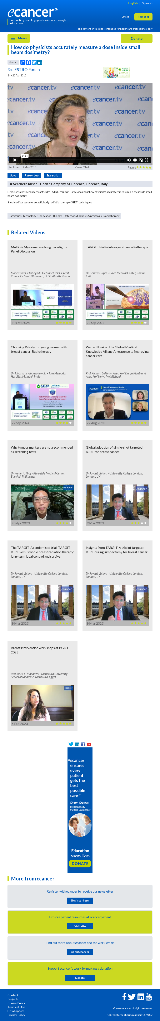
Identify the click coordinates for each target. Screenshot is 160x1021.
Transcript (53, 175)
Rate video (32, 175)
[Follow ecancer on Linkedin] (141, 996)
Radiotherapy (112, 216)
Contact (13, 995)
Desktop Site (16, 1011)
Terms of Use (16, 1007)
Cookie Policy (16, 1003)
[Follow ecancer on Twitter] (132, 996)
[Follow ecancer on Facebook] (124, 996)
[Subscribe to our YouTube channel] (89, 744)
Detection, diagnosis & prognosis (83, 216)
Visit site (80, 926)
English (133, 3)
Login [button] (125, 16)
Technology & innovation (36, 216)
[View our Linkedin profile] (77, 744)
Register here (80, 900)
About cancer (80, 952)
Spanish (147, 3)
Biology (57, 216)
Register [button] (143, 16)
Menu (22, 38)
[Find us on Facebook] (83, 744)
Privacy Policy (16, 1015)
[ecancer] (34, 12)
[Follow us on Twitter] (71, 744)
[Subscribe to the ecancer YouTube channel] (148, 996)
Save (13, 175)
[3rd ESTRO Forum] (116, 72)
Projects (13, 999)
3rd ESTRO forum (56, 192)
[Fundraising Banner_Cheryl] (80, 810)
